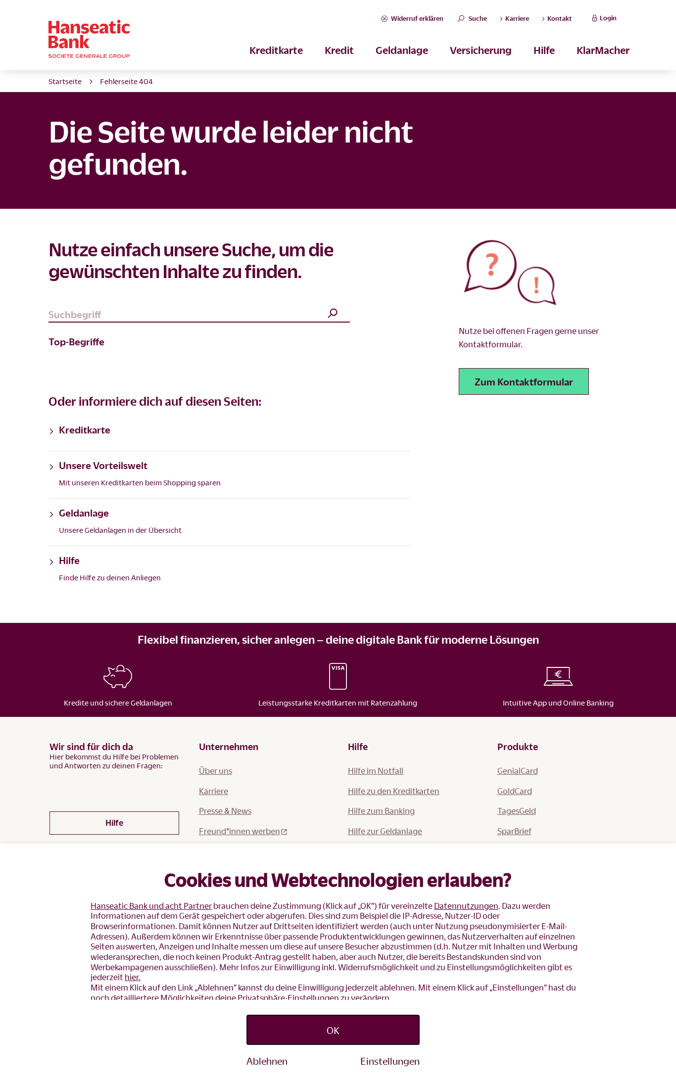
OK (333, 1030)
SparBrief (514, 831)
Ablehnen (267, 1060)
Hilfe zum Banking (381, 810)
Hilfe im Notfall (375, 770)
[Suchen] (333, 314)
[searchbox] (199, 315)
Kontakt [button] (559, 18)
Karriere (213, 791)
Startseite (65, 81)
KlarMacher (603, 50)
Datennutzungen (466, 905)
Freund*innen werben (239, 831)
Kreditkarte (276, 50)
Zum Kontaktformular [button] (524, 381)
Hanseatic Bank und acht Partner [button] (151, 905)
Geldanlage (402, 50)
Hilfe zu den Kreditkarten (393, 791)
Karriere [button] (516, 18)
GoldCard (514, 791)
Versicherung (481, 50)
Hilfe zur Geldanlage (385, 831)
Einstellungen (390, 1060)
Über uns (215, 770)
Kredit (339, 50)
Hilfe (544, 50)
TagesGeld (516, 810)
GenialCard (517, 770)
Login (608, 17)
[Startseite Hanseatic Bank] (213, 39)
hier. (133, 977)
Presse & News (225, 810)
